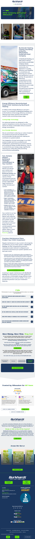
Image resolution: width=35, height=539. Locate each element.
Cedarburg (29, 457)
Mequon (28, 459)
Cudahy (4, 458)
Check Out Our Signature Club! (16, 270)
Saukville (28, 462)
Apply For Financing (26, 482)
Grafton (28, 458)
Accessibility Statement (16, 530)
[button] (17, 537)
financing (5, 232)
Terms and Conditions (25, 530)
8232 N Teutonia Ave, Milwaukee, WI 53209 (8, 491)
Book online (8, 537)
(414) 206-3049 (5, 497)
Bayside (4, 455)
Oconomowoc (17, 461)
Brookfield (17, 457)
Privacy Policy (8, 530)
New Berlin (17, 458)
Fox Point (5, 459)
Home (4, 10)
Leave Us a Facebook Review (17, 411)
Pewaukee (17, 462)
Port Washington (30, 461)
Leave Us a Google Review (9, 409)
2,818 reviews (19, 391)
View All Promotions (17, 367)
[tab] (5, 361)
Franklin (4, 461)
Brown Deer (5, 457)
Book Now (26, 97)
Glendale (4, 462)
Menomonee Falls (18, 459)
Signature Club (8, 482)
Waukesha (17, 455)
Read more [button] (20, 404)
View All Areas (17, 469)
